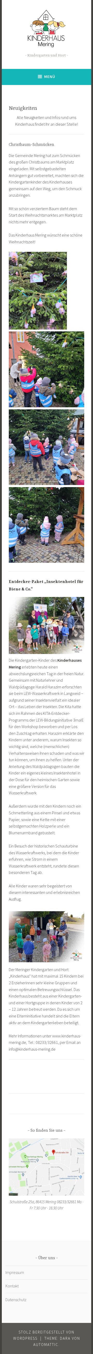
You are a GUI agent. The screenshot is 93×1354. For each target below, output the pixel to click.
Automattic (45, 1344)
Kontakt (12, 1285)
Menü (49, 76)
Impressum (14, 1272)
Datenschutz (15, 1299)
